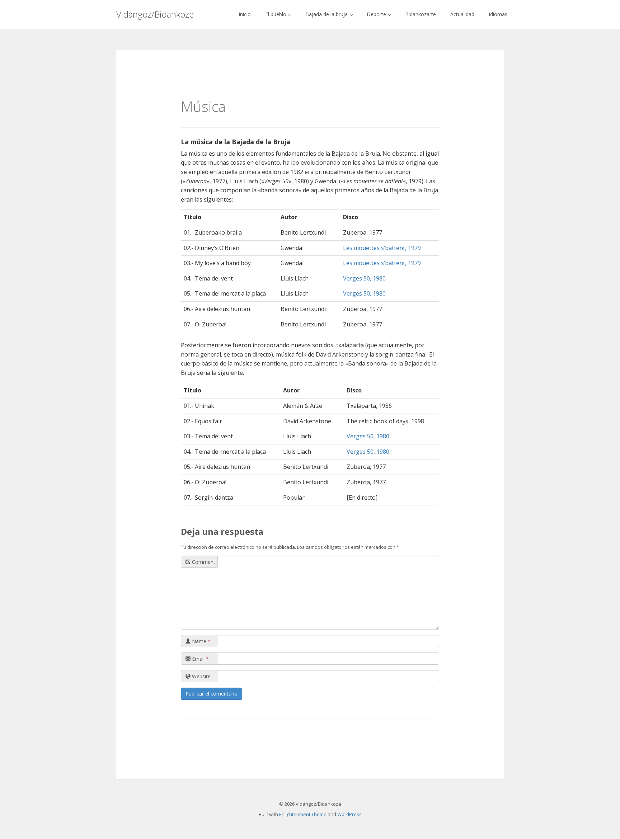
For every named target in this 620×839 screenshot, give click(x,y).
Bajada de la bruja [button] (327, 14)
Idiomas (498, 14)
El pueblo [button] (276, 14)
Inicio (245, 14)
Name (201, 641)
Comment (203, 561)
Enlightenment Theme (303, 814)
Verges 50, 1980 (364, 278)
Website (201, 676)
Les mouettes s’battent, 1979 (382, 248)
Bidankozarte (420, 14)
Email (200, 658)
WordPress (349, 814)
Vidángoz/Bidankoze (155, 14)
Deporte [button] (377, 14)
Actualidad (462, 14)
